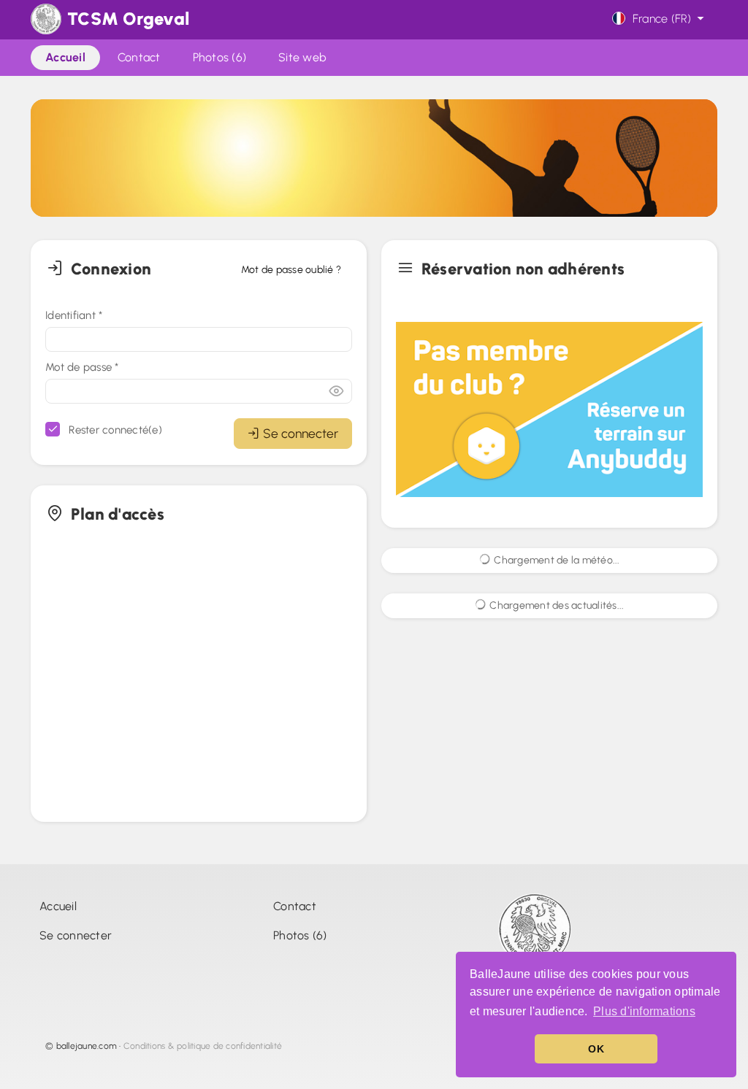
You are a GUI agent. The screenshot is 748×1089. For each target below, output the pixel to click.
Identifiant (73, 315)
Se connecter (300, 433)
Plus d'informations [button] (644, 1011)
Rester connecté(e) (114, 429)
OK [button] (596, 1049)
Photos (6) (300, 935)
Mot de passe (82, 367)
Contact (294, 906)
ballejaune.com (87, 1046)
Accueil (58, 906)
